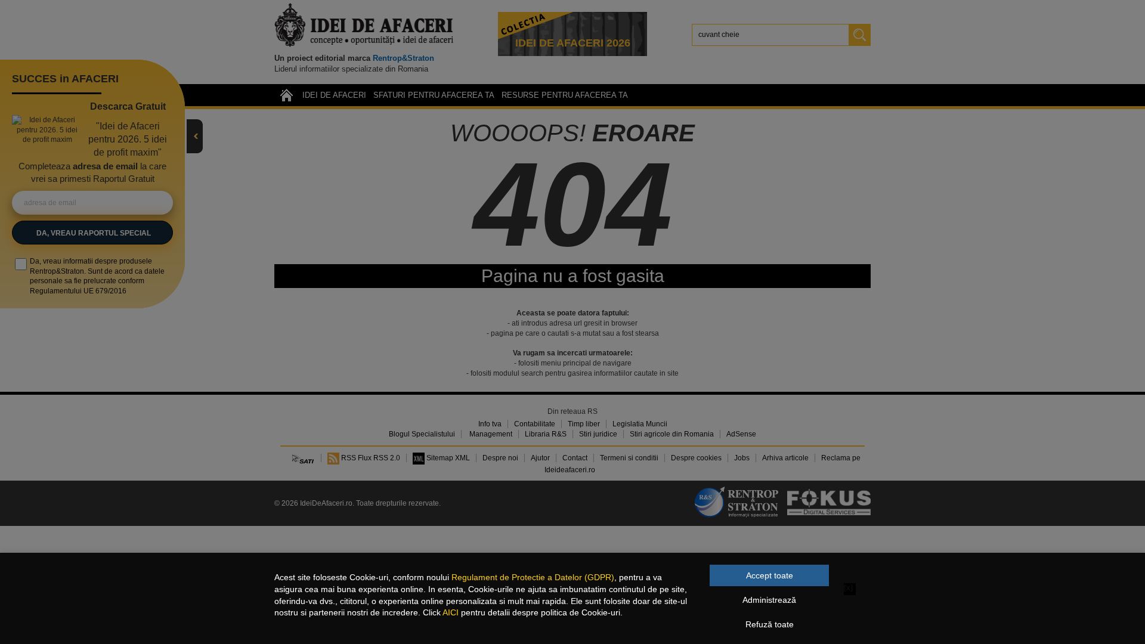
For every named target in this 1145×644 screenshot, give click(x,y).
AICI (450, 612)
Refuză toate (769, 624)
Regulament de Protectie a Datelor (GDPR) (532, 577)
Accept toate (769, 575)
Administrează (769, 600)
